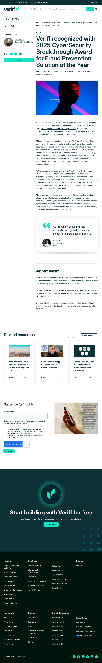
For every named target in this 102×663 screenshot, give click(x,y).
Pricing (52, 9)
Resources (60, 9)
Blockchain (69, 290)
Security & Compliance (84, 627)
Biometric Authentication (13, 590)
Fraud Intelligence (10, 603)
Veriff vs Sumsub (58, 622)
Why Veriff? (32, 618)
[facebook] (15, 53)
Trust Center (32, 638)
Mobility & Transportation (37, 586)
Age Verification (58, 575)
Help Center (22, 2)
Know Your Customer (60, 584)
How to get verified (41, 2)
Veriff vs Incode (58, 635)
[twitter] (20, 53)
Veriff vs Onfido (57, 618)
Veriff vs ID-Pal (58, 644)
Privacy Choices (86, 636)
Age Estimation (9, 594)
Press (30, 626)
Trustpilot (40, 293)
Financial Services (34, 566)
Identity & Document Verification (11, 567)
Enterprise (79, 566)
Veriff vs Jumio (57, 626)
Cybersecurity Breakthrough (72, 195)
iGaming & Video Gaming (37, 581)
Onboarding (56, 566)
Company (70, 9)
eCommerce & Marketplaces (33, 571)
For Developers (9, 635)
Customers (32, 622)
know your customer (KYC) (73, 147)
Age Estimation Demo (12, 640)
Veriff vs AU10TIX (58, 640)
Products (34, 9)
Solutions (43, 9)
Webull (51, 293)
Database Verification (11, 577)
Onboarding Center (11, 626)
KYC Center (8, 618)
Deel (81, 290)
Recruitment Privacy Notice (86, 631)
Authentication (57, 570)
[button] (70, 336)
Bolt (76, 290)
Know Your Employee (60, 579)
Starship (93, 290)
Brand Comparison (61, 613)
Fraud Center (8, 622)
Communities (32, 577)
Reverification (57, 588)
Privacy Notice (22, 423)
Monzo (86, 290)
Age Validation (9, 581)
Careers (31, 642)
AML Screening (9, 586)
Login (9, 2)
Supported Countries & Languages (36, 632)
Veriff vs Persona (58, 631)
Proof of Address (10, 572)
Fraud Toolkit (8, 644)
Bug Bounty (80, 622)
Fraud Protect (9, 599)
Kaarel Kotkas (56, 180)
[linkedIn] (11, 53)
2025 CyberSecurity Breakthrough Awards (58, 128)
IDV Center (8, 631)
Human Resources (34, 590)
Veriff (64, 123)
